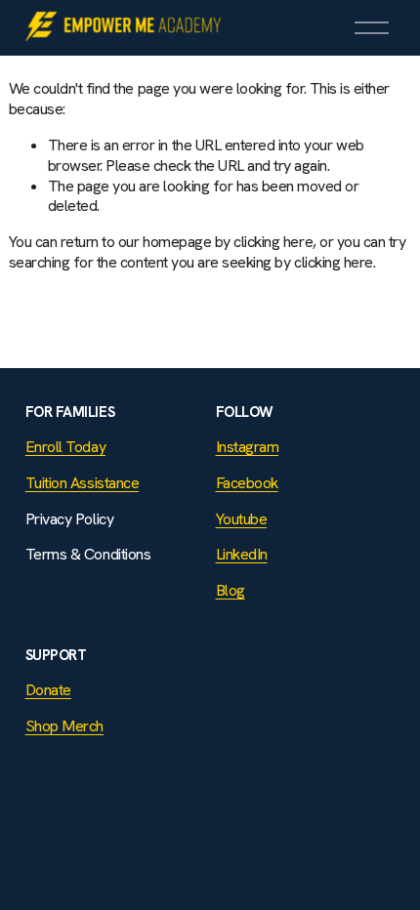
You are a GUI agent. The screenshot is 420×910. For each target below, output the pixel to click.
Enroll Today (65, 447)
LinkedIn (242, 554)
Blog (230, 590)
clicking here (273, 241)
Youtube (242, 519)
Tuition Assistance (82, 483)
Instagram (247, 447)
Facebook (247, 483)
